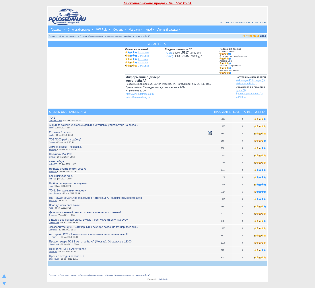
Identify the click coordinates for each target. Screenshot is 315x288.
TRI (50, 179)
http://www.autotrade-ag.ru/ (140, 94)
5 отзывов (143, 52)
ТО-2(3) (169, 56)
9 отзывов (143, 65)
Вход (263, 35)
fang (51, 208)
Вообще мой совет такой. (65, 205)
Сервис (118, 29)
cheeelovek (54, 222)
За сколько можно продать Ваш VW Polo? (158, 3)
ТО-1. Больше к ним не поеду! (68, 190)
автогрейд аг (57, 161)
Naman (52, 142)
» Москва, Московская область (119, 36)
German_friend (55, 120)
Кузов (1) (241, 90)
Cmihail (52, 157)
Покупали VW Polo (60, 154)
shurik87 (53, 171)
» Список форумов (67, 36)
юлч (51, 186)
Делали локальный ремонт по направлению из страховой (85, 212)
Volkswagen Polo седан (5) (250, 80)
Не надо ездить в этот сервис (67, 168)
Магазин (134, 29)
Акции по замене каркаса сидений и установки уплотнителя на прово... (93, 124)
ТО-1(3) (169, 52)
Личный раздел (167, 29)
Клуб (148, 29)
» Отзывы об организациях (90, 36)
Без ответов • (227, 22)
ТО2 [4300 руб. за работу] (65, 139)
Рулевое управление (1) (249, 93)
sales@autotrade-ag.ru (138, 97)
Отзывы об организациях (67, 111)
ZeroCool (53, 251)
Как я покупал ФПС (61, 175)
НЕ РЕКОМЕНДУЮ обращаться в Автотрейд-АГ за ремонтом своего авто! (96, 197)
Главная (56, 29)
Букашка (53, 200)
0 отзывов (143, 55)
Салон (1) (241, 96)
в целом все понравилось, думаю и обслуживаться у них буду (88, 219)
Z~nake (52, 215)
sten (51, 128)
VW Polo (102, 29)
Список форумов (79, 29)
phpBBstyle (163, 279)
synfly (51, 135)
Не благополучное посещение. (68, 183)
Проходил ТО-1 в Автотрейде (67, 248)
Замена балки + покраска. (65, 146)
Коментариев (242, 111)
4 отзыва (143, 62)
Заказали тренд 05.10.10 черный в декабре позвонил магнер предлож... (94, 226)
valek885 (53, 164)
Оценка (260, 111)
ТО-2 (52, 117)
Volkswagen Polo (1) (246, 83)
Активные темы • (244, 22)
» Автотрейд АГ (143, 36)
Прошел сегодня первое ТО (66, 256)
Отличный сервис (60, 132)
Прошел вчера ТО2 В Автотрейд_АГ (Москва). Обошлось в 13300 (90, 241)
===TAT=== (54, 237)
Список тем (260, 22)
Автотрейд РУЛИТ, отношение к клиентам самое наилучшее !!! (88, 234)
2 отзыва (143, 59)
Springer (53, 149)
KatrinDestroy (55, 193)
